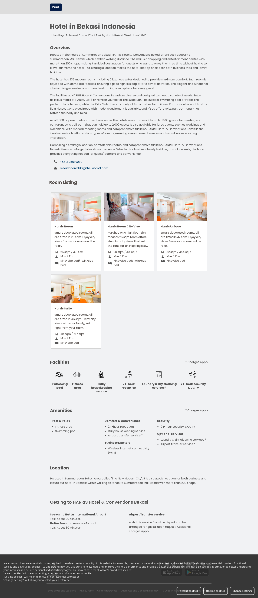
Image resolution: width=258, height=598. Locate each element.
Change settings (242, 591)
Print (55, 7)
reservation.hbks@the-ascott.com (84, 168)
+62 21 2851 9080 (71, 162)
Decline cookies (215, 591)
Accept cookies (189, 591)
